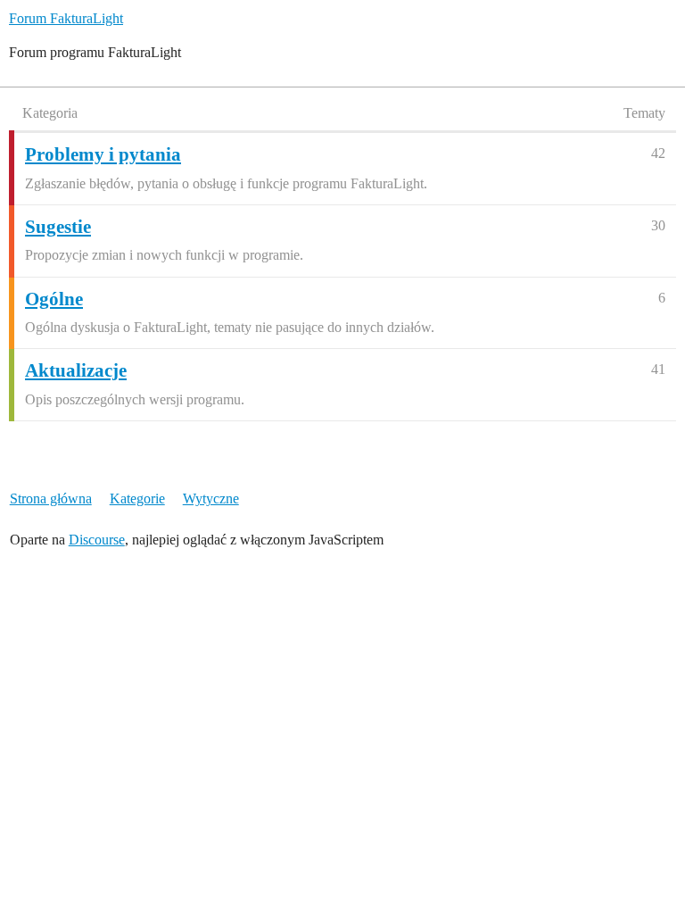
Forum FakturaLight (66, 18)
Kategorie (137, 498)
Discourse (97, 539)
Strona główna (51, 498)
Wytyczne (211, 498)
